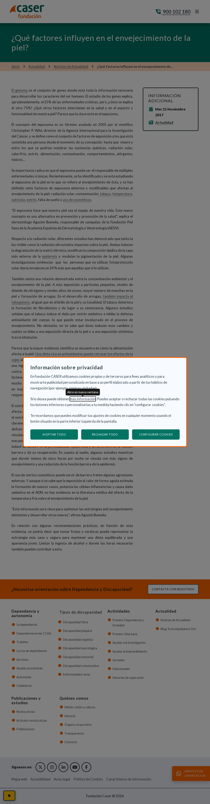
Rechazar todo (105, 434)
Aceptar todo (54, 434)
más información (83, 399)
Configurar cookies (159, 434)
